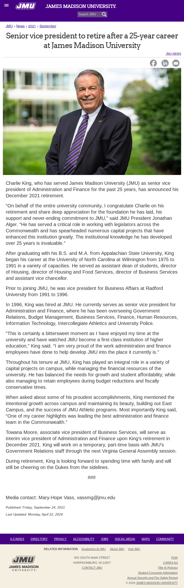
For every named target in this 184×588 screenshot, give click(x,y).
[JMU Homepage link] (23, 570)
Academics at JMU (93, 549)
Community (165, 539)
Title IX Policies (168, 568)
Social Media (125, 539)
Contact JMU (92, 568)
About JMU (117, 549)
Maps (146, 539)
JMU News (173, 53)
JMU (9, 26)
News (20, 26)
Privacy (60, 539)
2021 (32, 26)
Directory (39, 539)
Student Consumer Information (158, 573)
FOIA (174, 557)
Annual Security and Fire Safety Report (152, 578)
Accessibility (83, 539)
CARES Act (170, 562)
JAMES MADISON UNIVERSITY (157, 583)
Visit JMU (134, 549)
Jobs (104, 539)
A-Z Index (17, 539)
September (48, 26)
